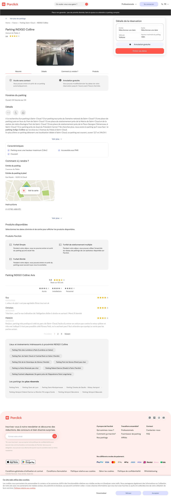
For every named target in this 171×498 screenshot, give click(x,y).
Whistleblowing (150, 471)
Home (7, 23)
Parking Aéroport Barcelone (68, 392)
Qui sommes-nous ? (105, 430)
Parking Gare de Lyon (30, 387)
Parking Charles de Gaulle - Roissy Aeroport (83, 387)
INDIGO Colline (42, 23)
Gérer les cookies (106, 471)
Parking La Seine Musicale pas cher (25, 368)
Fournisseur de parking (131, 434)
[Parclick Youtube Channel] (164, 418)
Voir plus (55, 139)
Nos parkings (102, 437)
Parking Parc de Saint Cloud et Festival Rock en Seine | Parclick (35, 356)
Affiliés (124, 437)
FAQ (148, 434)
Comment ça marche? (106, 434)
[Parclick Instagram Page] (150, 418)
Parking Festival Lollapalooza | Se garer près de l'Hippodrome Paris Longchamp (41, 374)
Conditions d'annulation (57, 471)
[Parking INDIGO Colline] (55, 53)
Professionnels (127, 430)
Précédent (48, 334)
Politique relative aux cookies (83, 471)
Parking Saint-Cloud (27, 23)
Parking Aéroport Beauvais (92, 392)
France (14, 23)
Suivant (67, 334)
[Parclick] (10, 4)
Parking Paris (14, 387)
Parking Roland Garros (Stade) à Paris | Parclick (63, 368)
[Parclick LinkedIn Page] (154, 418)
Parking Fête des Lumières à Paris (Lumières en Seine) (32, 350)
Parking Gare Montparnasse (52, 387)
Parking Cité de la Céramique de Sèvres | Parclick (30, 362)
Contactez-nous (153, 430)
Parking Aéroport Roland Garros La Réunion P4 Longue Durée (32, 392)
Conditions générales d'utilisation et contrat (24, 471)
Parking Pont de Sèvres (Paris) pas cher (71, 362)
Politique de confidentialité (129, 471)
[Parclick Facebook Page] (159, 418)
